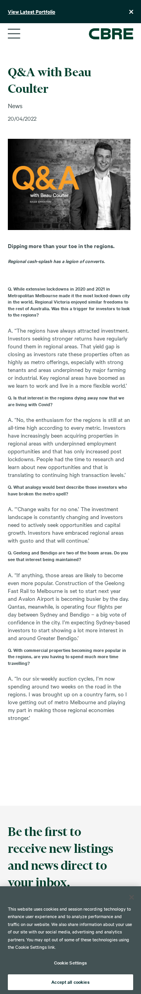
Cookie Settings (70, 962)
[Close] (131, 897)
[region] (70, 940)
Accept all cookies (70, 982)
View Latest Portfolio (31, 11)
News (15, 105)
